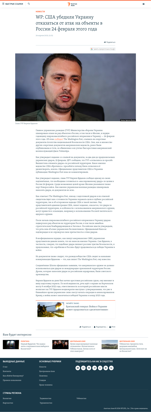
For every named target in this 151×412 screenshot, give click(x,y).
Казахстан (7, 399)
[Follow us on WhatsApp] (100, 368)
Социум (42, 380)
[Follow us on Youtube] (78, 368)
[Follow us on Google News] (105, 368)
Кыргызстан (8, 403)
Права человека (45, 385)
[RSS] (111, 368)
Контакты (7, 371)
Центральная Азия (77, 341)
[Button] (109, 42)
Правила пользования (12, 380)
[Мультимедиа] (143, 4)
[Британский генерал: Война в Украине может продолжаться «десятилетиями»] (50, 309)
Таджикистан (45, 399)
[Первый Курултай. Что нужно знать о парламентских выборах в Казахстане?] (11, 344)
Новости (40, 12)
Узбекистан (81, 399)
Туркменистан (46, 403)
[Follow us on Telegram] (94, 368)
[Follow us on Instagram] (83, 368)
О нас (5, 367)
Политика (25, 341)
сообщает (58, 139)
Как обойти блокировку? (13, 376)
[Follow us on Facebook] (89, 368)
